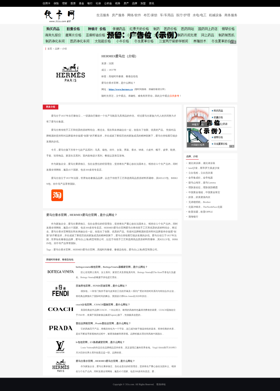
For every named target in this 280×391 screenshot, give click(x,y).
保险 (56, 3)
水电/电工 (200, 15)
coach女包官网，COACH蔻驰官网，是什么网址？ (103, 304)
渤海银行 (193, 216)
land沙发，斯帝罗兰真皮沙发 (204, 168)
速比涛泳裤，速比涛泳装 (201, 163)
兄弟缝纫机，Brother (199, 202)
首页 (49, 49)
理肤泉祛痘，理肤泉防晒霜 (203, 187)
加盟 (143, 3)
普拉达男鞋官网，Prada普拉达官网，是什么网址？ (103, 323)
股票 (73, 3)
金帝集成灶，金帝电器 (200, 177)
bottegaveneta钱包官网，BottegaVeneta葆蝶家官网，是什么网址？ (112, 267)
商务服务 (230, 15)
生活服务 (102, 15)
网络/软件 (134, 15)
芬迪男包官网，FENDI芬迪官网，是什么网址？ (101, 285)
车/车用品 (167, 15)
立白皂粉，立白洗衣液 (200, 173)
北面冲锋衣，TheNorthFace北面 (205, 207)
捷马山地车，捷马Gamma (202, 182)
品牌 (134, 3)
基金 (81, 3)
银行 (90, 3)
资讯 (151, 3)
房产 (126, 3)
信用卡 (46, 3)
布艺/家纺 (151, 15)
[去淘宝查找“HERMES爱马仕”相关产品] (58, 200)
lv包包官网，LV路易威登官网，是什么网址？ (100, 342)
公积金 (108, 3)
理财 (64, 3)
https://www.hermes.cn (121, 89)
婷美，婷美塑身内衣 (199, 197)
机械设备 (215, 15)
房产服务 (118, 15)
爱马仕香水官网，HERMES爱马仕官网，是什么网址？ (81, 215)
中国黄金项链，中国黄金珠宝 (204, 192)
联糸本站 (161, 384)
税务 (117, 3)
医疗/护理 (183, 15)
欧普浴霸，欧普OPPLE (200, 212)
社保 (98, 3)
